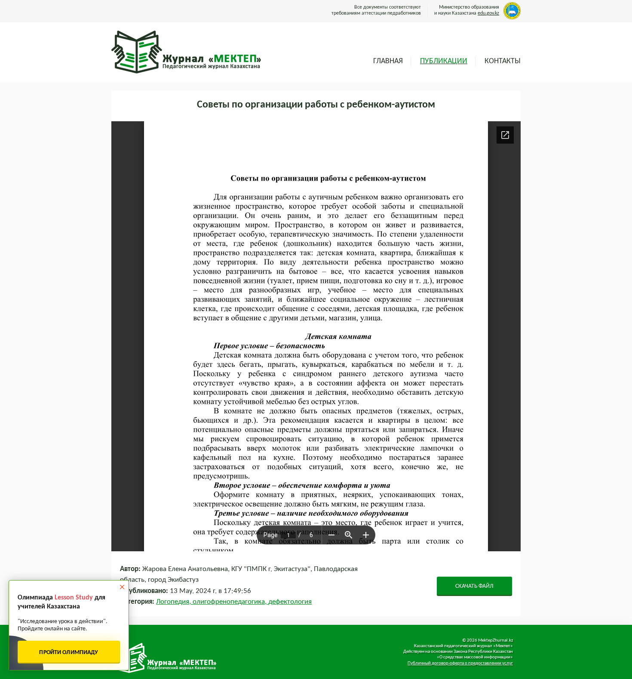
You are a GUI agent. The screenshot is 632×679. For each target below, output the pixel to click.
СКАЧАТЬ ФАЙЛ (474, 586)
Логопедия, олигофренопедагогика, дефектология (234, 601)
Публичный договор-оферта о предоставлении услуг (460, 663)
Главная (388, 61)
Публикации (443, 61)
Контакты (503, 61)
